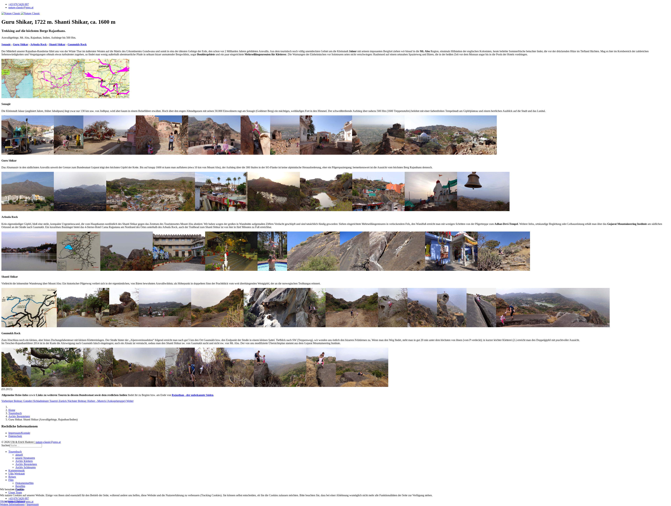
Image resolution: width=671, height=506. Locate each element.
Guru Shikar (20, 44)
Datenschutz (15, 436)
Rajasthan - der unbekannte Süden (192, 395)
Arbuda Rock (38, 44)
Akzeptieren (6, 501)
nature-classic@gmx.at (20, 7)
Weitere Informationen (12, 504)
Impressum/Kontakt (19, 432)
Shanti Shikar (57, 44)
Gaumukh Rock (77, 44)
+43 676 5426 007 (18, 4)
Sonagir (6, 44)
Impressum (33, 504)
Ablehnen (19, 501)
